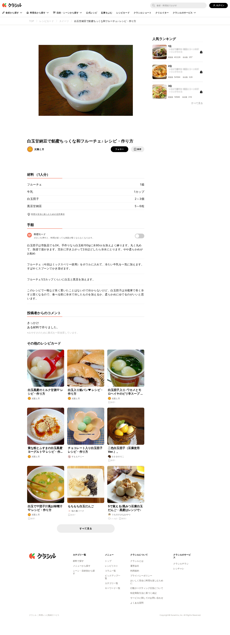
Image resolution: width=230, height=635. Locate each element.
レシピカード (123, 12)
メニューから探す (81, 565)
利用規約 (134, 570)
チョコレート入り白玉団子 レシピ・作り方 (85, 449)
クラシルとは (136, 561)
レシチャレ (178, 568)
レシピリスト (111, 565)
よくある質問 (136, 602)
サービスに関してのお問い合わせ (146, 598)
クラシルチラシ (181, 563)
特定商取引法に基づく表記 (143, 593)
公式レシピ (91, 12)
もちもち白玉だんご (81, 506)
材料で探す (78, 561)
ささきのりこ (118, 456)
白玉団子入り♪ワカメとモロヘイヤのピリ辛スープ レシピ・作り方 (125, 391)
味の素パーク (78, 511)
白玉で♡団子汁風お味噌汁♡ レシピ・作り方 (45, 508)
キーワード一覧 (112, 588)
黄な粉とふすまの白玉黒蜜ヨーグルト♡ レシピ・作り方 (45, 450)
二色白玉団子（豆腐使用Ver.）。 (124, 449)
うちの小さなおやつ (121, 514)
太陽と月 (39, 149)
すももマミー (78, 456)
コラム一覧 (110, 570)
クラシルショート (142, 12)
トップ (108, 561)
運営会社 (134, 565)
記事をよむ (106, 12)
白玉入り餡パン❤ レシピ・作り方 (85, 391)
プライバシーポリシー (141, 575)
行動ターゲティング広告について (146, 588)
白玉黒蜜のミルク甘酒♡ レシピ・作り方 (45, 391)
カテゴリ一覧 (111, 583)
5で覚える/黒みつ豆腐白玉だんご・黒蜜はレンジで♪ (125, 508)
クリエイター (162, 12)
